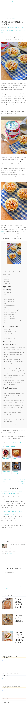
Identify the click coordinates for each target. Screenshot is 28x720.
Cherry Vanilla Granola (19, 618)
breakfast (11, 27)
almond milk (16, 29)
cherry (22, 29)
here (2, 231)
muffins (16, 30)
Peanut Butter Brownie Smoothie (19, 603)
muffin (11, 30)
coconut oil (5, 30)
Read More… (10, 553)
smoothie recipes (6, 91)
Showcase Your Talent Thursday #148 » (21, 481)
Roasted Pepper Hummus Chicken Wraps (19, 637)
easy (22, 27)
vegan (3, 29)
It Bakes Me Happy (14, 8)
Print (14, 267)
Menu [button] (15, 1)
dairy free (17, 27)
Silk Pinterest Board (18, 443)
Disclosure (23, 717)
